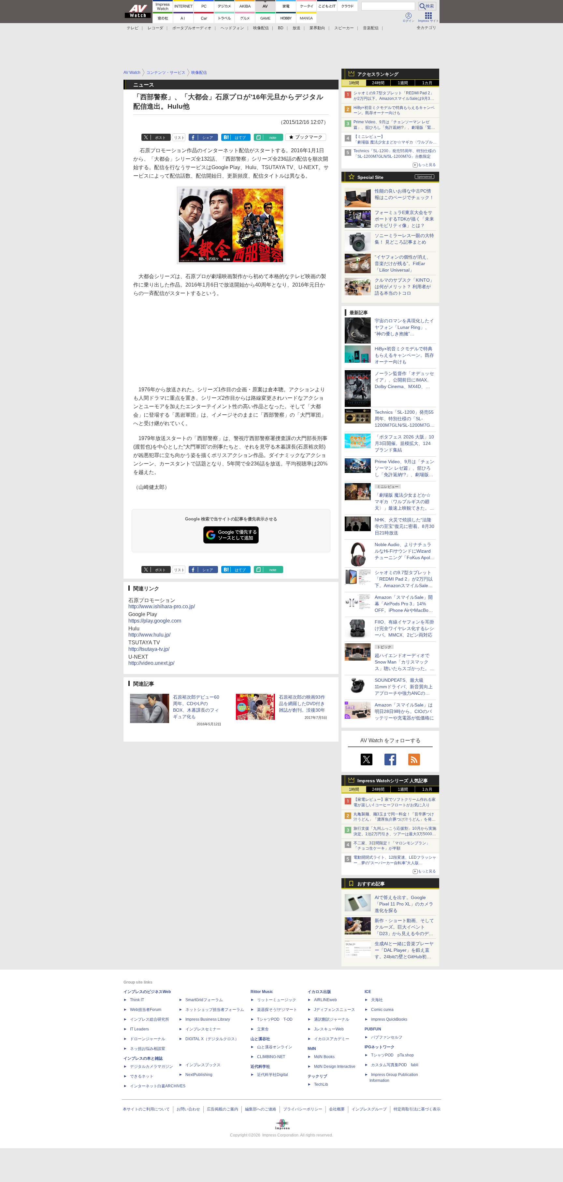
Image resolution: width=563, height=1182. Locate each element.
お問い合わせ (188, 1109)
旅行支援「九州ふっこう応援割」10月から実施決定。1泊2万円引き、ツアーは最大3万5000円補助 (395, 834)
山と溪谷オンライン (274, 1047)
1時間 (354, 83)
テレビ (132, 28)
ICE (368, 991)
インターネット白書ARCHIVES (157, 1086)
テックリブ (317, 1076)
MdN (312, 1048)
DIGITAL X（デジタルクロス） (212, 1039)
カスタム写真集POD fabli (394, 1065)
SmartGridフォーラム (204, 1000)
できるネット (141, 1076)
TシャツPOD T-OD (275, 1019)
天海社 (377, 1000)
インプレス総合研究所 (149, 1019)
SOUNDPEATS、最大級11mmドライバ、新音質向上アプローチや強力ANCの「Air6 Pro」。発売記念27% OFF (404, 693)
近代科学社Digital (272, 1074)
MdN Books (324, 1056)
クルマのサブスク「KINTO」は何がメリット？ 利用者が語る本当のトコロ (404, 286)
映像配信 (261, 28)
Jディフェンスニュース (334, 1009)
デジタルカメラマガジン (151, 1066)
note (272, 138)
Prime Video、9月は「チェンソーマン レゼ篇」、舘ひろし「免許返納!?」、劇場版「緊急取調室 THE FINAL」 (394, 127)
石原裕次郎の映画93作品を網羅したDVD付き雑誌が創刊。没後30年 (302, 703)
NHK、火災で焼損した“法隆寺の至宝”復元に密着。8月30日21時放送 (404, 526)
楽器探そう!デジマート (277, 1009)
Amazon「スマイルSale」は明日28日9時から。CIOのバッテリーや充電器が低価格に (404, 711)
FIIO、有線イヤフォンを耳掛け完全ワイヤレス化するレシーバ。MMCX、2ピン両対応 (404, 628)
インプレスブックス (203, 1065)
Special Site (370, 177)
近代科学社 (260, 1066)
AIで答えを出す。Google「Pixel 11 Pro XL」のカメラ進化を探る (404, 904)
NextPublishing (198, 1074)
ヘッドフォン (232, 28)
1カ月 (427, 83)
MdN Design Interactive (334, 1066)
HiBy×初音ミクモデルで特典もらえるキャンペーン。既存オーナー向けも (404, 355)
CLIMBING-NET (271, 1056)
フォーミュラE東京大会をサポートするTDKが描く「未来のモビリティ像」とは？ (404, 219)
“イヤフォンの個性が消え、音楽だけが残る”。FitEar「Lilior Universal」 (403, 263)
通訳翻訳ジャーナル (331, 1019)
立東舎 (263, 1029)
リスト (179, 138)
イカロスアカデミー (331, 1039)
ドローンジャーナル (147, 1039)
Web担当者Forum (145, 1009)
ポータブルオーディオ (191, 28)
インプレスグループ (369, 1109)
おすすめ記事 (371, 883)
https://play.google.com (154, 621)
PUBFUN (373, 1029)
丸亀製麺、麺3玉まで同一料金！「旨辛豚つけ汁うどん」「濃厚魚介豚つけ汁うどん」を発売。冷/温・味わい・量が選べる (394, 819)
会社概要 (337, 1109)
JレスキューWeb (329, 1029)
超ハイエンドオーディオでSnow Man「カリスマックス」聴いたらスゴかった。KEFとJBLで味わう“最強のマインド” (404, 668)
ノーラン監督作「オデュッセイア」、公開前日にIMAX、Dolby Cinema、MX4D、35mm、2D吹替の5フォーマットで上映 (404, 386)
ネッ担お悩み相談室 (147, 1048)
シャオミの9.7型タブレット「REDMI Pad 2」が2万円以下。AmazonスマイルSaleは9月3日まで (394, 98)
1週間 (403, 83)
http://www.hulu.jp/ (149, 635)
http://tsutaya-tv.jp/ (148, 649)
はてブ (240, 138)
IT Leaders (139, 1029)
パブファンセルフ (386, 1037)
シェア (207, 138)
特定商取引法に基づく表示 (417, 1109)
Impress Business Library (207, 1019)
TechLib (321, 1084)
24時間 (378, 83)
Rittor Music (262, 991)
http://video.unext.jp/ (151, 663)
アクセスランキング (377, 74)
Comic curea (382, 1009)
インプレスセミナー (203, 1029)
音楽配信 (371, 28)
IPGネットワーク (380, 1047)
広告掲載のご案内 (222, 1109)
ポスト (160, 138)
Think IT (137, 1000)
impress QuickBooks (389, 1019)
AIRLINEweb (325, 1000)
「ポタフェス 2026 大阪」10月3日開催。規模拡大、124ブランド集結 (404, 443)
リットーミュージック (276, 1000)
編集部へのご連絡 (260, 1109)
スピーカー (344, 28)
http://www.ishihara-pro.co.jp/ (161, 606)
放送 (296, 28)
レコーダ (155, 28)
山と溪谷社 (260, 1039)
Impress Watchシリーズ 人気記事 (392, 780)
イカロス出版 (319, 991)
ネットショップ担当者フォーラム (214, 1009)
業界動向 (317, 28)
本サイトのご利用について (146, 1109)
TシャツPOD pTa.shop (392, 1055)
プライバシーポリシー (302, 1109)
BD (280, 28)
